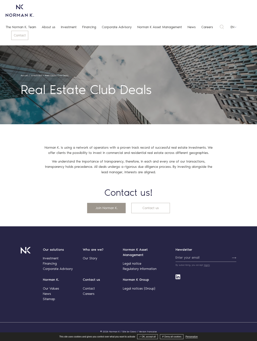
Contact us (150, 208)
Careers (207, 27)
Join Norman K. (106, 208)
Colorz (133, 331)
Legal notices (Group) (139, 288)
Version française (148, 331)
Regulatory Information (140, 269)
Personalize (192, 336)
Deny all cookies (172, 336)
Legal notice (132, 263)
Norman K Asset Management (159, 27)
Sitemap (49, 299)
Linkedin (178, 276)
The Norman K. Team (21, 27)
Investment (69, 27)
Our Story (90, 258)
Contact (20, 35)
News (192, 27)
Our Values (51, 288)
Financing (89, 27)
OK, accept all (148, 336)
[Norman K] (20, 11)
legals (207, 265)
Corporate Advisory (117, 27)
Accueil (24, 75)
